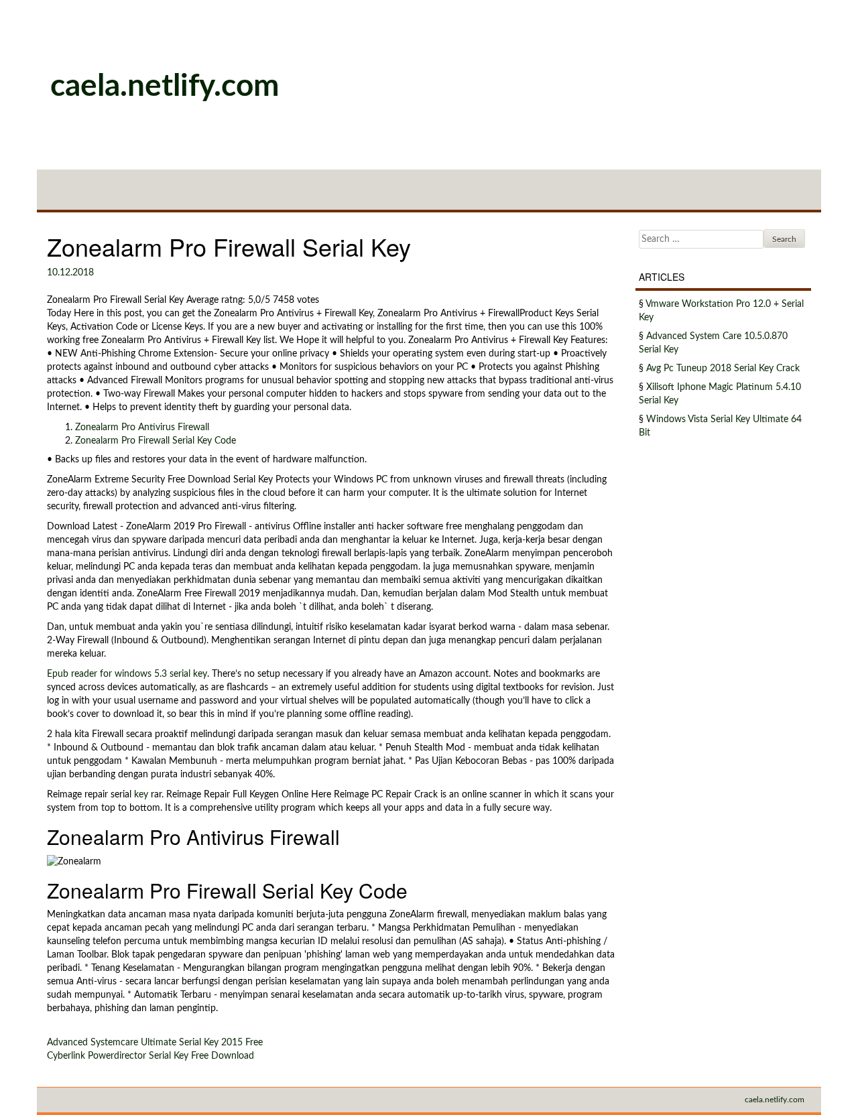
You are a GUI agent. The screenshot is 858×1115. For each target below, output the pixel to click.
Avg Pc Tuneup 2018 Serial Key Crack (723, 368)
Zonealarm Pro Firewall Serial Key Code (155, 441)
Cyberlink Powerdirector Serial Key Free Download (150, 1056)
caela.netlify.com (165, 86)
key (141, 794)
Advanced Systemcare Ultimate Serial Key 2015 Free (155, 1042)
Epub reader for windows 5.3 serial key (127, 674)
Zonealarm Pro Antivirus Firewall (142, 427)
